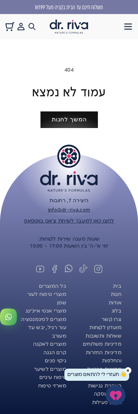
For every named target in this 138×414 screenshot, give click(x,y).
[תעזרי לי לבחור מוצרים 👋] (115, 395)
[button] (128, 26)
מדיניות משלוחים (102, 344)
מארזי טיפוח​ (52, 386)
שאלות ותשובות (103, 336)
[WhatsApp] (69, 269)
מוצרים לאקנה (49, 344)
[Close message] (128, 370)
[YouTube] (40, 269)
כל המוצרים (52, 286)
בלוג (116, 311)
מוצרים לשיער (50, 369)
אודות (115, 303)
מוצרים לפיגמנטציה (43, 319)
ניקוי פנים (55, 360)
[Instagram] (98, 269)
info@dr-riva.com (69, 210)
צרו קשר (111, 319)
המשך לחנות (69, 120)
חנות (116, 294)
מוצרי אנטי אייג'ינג (45, 311)
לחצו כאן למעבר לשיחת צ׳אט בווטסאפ (69, 221)
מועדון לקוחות (105, 327)
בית (117, 286)
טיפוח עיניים (52, 377)
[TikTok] (83, 269)
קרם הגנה (54, 352)
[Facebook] (54, 269)
